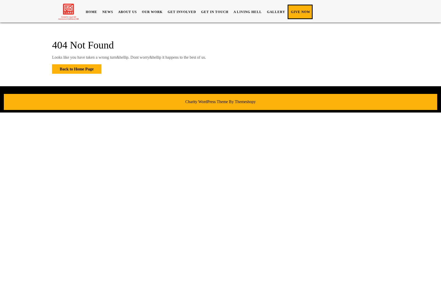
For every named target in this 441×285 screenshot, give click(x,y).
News (107, 12)
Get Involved (182, 12)
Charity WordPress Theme (206, 102)
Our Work (152, 12)
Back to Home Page (73, 67)
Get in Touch (214, 12)
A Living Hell (248, 12)
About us (127, 12)
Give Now (300, 12)
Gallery (276, 12)
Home (91, 12)
